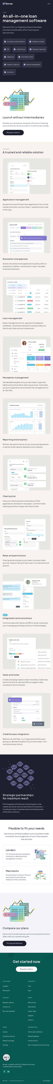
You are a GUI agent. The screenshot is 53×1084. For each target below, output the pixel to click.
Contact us (6, 1007)
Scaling (5, 1045)
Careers (31, 1020)
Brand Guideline (33, 1036)
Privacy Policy (33, 1040)
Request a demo (13, 132)
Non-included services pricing (38, 1045)
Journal (5, 1032)
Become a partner (9, 1011)
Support (31, 1015)
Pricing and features (14, 943)
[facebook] (4, 1071)
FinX (29, 986)
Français (47, 1080)
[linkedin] (8, 1071)
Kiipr (29, 990)
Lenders (5, 986)
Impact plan (32, 1011)
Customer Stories (9, 1036)
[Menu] (49, 3)
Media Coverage (8, 1040)
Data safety (32, 1007)
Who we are (32, 1002)
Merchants (6, 990)
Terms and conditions (35, 1032)
